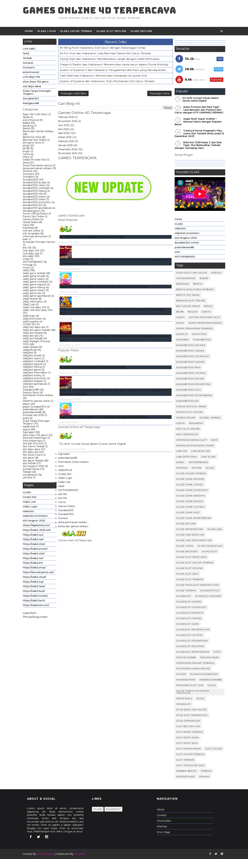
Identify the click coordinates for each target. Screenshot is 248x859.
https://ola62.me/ (33, 558)
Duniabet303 (31, 98)
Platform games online (38, 400)
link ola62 (31, 256)
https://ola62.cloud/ (34, 577)
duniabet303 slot (34, 205)
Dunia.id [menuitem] (63, 518)
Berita (28, 128)
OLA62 (27, 492)
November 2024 (68, 153)
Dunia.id (28, 62)
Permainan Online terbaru (38, 397)
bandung (30, 125)
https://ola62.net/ (33, 539)
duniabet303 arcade (36, 182)
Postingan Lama (159, 93)
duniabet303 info (34, 193)
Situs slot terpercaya (36, 437)
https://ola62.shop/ (34, 567)
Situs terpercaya (34, 440)
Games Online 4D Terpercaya (99, 10)
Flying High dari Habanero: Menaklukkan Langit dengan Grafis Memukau (109, 58)
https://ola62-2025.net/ (37, 530)
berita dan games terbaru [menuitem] (73, 526)
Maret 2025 (65, 137)
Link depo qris (32, 253)
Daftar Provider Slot (36, 159)
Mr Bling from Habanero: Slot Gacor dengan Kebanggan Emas (103, 47)
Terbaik (27, 58)
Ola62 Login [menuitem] (65, 478)
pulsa (27, 418)
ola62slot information (37, 372)
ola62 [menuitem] (61, 486)
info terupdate (33, 233)
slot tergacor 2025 (35, 466)
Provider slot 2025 (35, 415)
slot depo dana (32, 86)
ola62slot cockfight (35, 361)
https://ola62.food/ (34, 591)
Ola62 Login (30, 506)
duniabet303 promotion (38, 202)
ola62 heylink (141, 31)
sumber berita (33, 469)
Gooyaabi (79, 853)
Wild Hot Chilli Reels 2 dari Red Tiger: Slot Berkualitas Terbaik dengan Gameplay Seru (198, 145)
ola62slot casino (33, 358)
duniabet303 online (36, 199)
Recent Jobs (116, 42)
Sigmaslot (31, 432)
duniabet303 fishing (36, 190)
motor (28, 267)
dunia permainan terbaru (39, 168)
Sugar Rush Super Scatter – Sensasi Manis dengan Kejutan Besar (104, 286)
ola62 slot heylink (111, 31)
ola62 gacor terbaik (76, 31)
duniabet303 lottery (36, 196)
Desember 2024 (67, 149)
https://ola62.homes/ (35, 595)
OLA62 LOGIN (46, 31)
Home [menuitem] (62, 502)
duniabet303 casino (36, 185)
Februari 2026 (66, 117)
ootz (28, 386)
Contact (162, 815)
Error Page (163, 832)
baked (29, 122)
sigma (29, 429)
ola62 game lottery (36, 290)
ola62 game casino (35, 278)
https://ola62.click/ (34, 544)
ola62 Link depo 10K (36, 307)
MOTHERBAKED (35, 261)
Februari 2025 (66, 141)
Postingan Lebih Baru (73, 93)
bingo (28, 145)
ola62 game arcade (36, 276)
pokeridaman (33, 409)
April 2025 (64, 133)
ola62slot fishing (34, 366)
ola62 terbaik (32, 347)
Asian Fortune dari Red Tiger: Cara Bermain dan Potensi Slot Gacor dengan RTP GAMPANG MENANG (199, 109)
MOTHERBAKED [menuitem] (68, 490)
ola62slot (29, 352)
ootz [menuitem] (61, 466)
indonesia (30, 227)
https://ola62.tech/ (34, 600)
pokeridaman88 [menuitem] (67, 457)
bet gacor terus (33, 142)
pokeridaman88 (34, 412)
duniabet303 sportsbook (39, 208)
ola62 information (35, 301)
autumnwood (31, 72)
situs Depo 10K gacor (36, 81)
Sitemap (162, 826)
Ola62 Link (30, 304)
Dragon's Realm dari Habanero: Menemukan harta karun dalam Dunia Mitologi (114, 64)
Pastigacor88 (31, 103)
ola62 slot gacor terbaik (39, 330)
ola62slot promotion (36, 378)
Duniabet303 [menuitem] (66, 510)
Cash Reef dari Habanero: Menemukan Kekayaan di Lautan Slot (103, 75)
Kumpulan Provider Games (39, 243)
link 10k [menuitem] (62, 494)
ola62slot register (34, 381)
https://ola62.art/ (33, 562)
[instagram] (46, 836)
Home (29, 31)
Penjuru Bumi (33, 392)
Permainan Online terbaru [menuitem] (73, 461)
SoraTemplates (45, 853)
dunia (28, 162)
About (160, 809)
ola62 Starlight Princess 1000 (36, 343)
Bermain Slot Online (36, 139)
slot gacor (30, 457)
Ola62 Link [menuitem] (64, 482)
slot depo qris (33, 451)
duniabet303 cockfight (38, 188)
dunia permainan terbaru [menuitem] (72, 522)
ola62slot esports (34, 364)
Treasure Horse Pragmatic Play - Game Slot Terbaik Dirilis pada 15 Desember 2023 (199, 133)
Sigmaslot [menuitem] (64, 454)
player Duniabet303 (36, 406)
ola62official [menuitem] (65, 470)
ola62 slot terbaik (35, 338)
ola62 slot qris (33, 335)
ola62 (29, 270)
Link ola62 (29, 48)
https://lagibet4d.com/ (36, 525)
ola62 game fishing (36, 287)
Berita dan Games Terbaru (38, 133)
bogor (28, 151)
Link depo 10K (31, 76)
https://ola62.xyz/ (33, 534)
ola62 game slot (34, 293)
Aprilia (28, 117)
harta (26, 53)
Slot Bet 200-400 (35, 443)
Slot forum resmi (34, 454)
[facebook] (30, 836)
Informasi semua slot (37, 236)
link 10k (29, 247)
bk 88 (28, 148)
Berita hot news (34, 137)
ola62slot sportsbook (36, 383)
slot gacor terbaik (35, 460)
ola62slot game (33, 369)
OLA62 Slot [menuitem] (64, 474)
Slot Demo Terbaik (35, 446)
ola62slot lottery (34, 375)
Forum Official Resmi (37, 213)
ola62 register (32, 321)
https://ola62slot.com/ (36, 605)
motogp (29, 264)
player (29, 403)
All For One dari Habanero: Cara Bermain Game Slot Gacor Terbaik (105, 53)
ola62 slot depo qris (35, 327)
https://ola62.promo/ (35, 548)
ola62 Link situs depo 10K (37, 311)
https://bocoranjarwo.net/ (38, 572)
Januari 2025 (65, 145)
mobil (28, 259)
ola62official (32, 349)
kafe (27, 239)
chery (28, 156)
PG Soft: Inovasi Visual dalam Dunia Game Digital (93, 236)
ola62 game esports (36, 284)
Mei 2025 (63, 129)
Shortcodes (164, 820)
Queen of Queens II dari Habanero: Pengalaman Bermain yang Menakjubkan (113, 70)
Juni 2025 (63, 125)
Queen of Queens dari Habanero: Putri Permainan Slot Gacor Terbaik (107, 81)
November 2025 (67, 121)
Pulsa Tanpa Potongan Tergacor (37, 92)
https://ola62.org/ (33, 581)
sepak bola (31, 426)
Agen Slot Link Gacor (37, 114)
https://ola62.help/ (34, 586)
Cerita (28, 154)
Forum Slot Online (35, 216)
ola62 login (31, 315)
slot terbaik (32, 463)
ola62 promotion (34, 318)
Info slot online (33, 230)
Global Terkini (32, 222)
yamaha (29, 477)
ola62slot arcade (34, 355)
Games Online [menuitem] (66, 506)
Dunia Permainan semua (39, 165)
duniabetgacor (34, 210)
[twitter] (38, 836)
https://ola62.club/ (34, 553)
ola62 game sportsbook (38, 295)
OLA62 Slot (31, 324)
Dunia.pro (29, 67)
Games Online (33, 219)
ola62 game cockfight (37, 281)
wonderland (32, 474)
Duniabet (30, 176)
